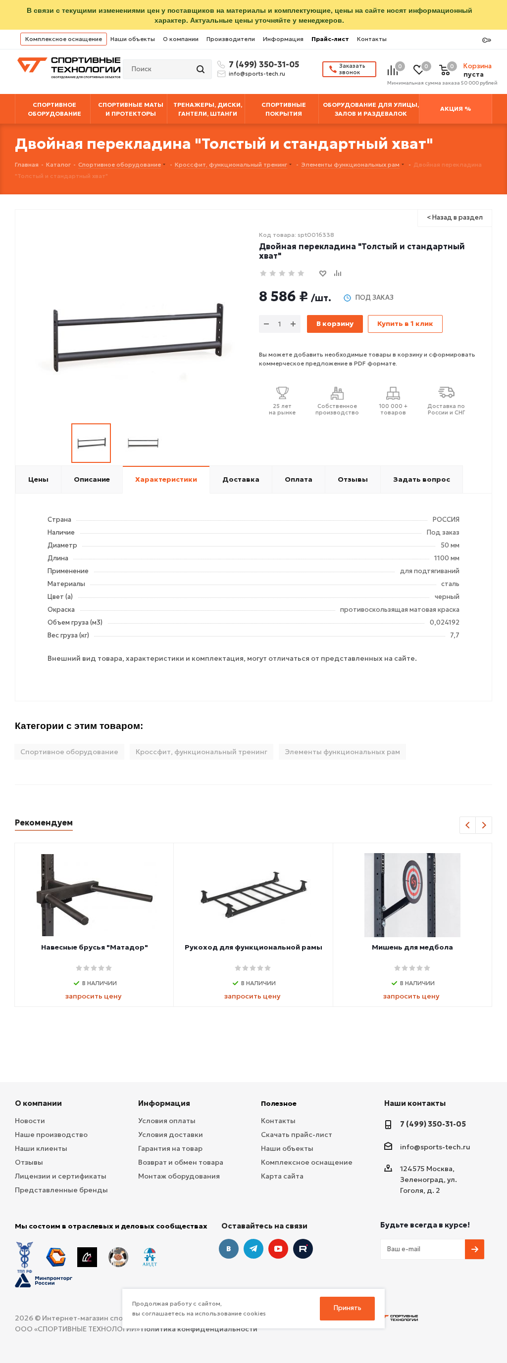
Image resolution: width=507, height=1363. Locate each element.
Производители (230, 39)
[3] (282, 274)
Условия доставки (170, 1134)
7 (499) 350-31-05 (262, 64)
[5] (301, 274)
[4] (292, 274)
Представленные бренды (61, 1189)
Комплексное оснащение (63, 39)
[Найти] (201, 69)
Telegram (253, 1249)
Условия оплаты (167, 1120)
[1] (263, 274)
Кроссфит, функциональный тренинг (201, 751)
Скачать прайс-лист (296, 1134)
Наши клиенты (41, 1148)
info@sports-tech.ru (257, 73)
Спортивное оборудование (69, 751)
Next (484, 825)
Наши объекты (132, 39)
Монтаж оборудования (179, 1176)
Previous (468, 825)
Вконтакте (229, 1249)
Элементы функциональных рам (342, 751)
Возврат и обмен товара (180, 1162)
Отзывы (29, 1162)
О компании (181, 39)
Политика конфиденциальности (199, 1328)
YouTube (278, 1249)
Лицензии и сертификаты (60, 1176)
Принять (347, 1308)
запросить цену (93, 996)
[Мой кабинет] (486, 40)
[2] (273, 274)
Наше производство (51, 1134)
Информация (283, 39)
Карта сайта (282, 1176)
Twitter (303, 1249)
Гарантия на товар (170, 1148)
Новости (30, 1120)
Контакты (372, 39)
